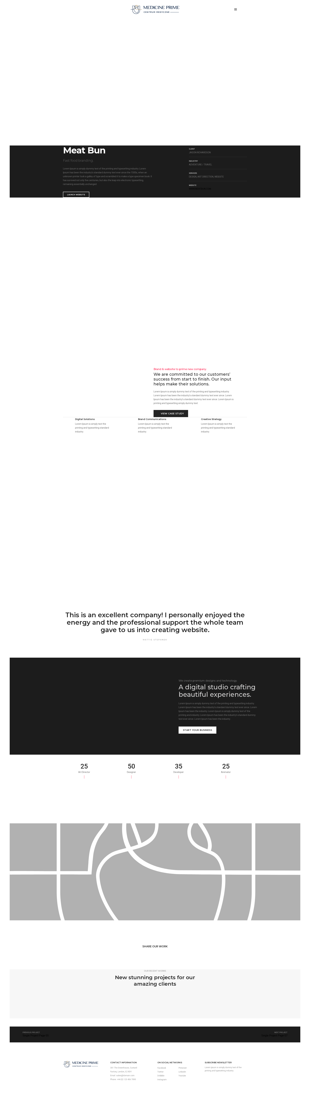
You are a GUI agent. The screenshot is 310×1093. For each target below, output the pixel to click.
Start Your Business (197, 730)
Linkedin (182, 1072)
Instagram (162, 1079)
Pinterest (183, 1068)
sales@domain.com (125, 1075)
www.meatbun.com (200, 189)
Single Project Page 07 (274, 1035)
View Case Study (172, 413)
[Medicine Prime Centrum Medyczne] (155, 9)
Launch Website (76, 195)
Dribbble (160, 1076)
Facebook (161, 1068)
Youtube (182, 1076)
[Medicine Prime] (80, 1064)
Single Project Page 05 (36, 1035)
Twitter (160, 1072)
